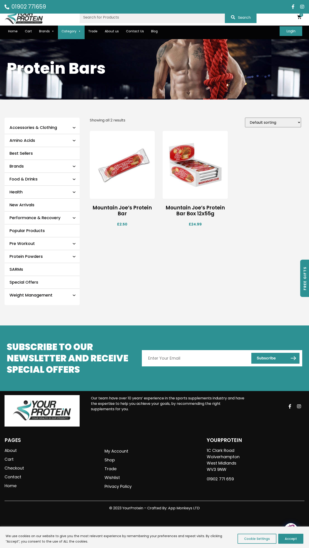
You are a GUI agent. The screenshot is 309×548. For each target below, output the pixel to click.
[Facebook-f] (293, 7)
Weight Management (31, 295)
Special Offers (24, 282)
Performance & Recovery (35, 218)
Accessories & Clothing (33, 127)
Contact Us (135, 31)
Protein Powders (26, 256)
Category (69, 31)
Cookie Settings (257, 538)
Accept (291, 538)
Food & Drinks (24, 179)
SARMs (16, 269)
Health (16, 192)
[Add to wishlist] (148, 195)
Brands (44, 31)
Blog (154, 31)
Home (13, 31)
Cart (28, 31)
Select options (110, 195)
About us (112, 31)
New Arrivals (22, 205)
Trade (92, 31)
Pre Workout (22, 243)
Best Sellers (21, 153)
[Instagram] (302, 7)
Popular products (27, 230)
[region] (154, 537)
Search (244, 17)
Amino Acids (22, 140)
